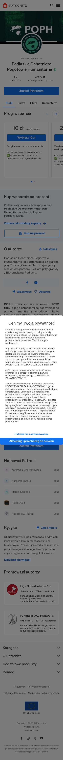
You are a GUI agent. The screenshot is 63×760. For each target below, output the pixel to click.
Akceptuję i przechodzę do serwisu (31, 441)
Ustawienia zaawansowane (31, 434)
